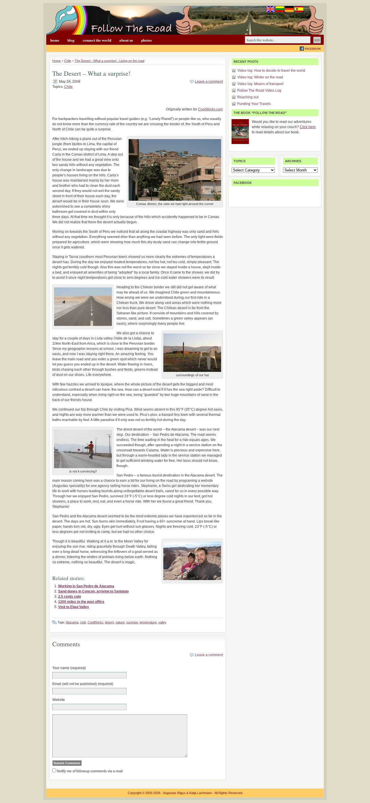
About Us (126, 40)
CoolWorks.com (210, 109)
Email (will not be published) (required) (82, 684)
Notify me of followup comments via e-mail (90, 771)
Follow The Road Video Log (259, 90)
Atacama (72, 622)
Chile (67, 60)
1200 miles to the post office (81, 602)
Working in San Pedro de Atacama (86, 586)
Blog (71, 40)
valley (162, 622)
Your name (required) (69, 668)
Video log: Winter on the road (260, 77)
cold (83, 622)
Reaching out (247, 97)
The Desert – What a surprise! (91, 73)
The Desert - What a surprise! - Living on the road (109, 60)
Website (58, 700)
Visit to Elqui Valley (73, 607)
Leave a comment (209, 82)
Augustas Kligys (174, 793)
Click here (308, 127)
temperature (148, 622)
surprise (132, 622)
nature (120, 622)
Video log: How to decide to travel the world (271, 71)
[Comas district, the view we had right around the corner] (175, 201)
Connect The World (97, 40)
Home (54, 40)
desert (109, 622)
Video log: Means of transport (260, 84)
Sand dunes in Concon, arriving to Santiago (93, 591)
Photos (146, 40)
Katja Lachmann (200, 793)
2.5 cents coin (69, 597)
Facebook (313, 48)
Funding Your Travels (254, 104)
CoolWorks (95, 622)
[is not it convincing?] (83, 468)
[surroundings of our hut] (192, 372)
